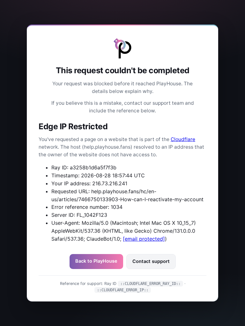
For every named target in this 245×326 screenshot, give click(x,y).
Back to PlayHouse (96, 261)
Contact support (151, 261)
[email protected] (144, 239)
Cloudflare (183, 139)
